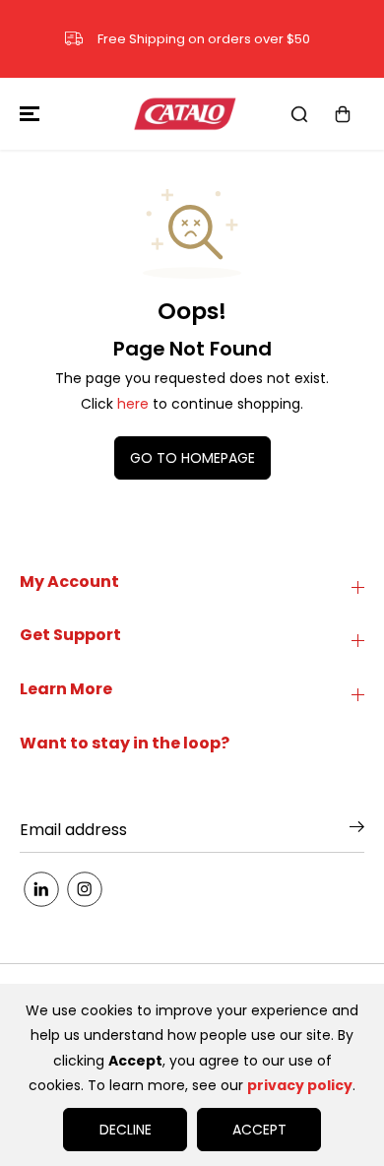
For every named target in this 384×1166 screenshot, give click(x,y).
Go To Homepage (192, 458)
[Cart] (342, 114)
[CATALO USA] (187, 114)
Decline (125, 1129)
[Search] (299, 114)
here (133, 404)
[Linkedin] (41, 889)
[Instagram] (84, 889)
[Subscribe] (357, 830)
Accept (259, 1129)
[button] (26, 114)
